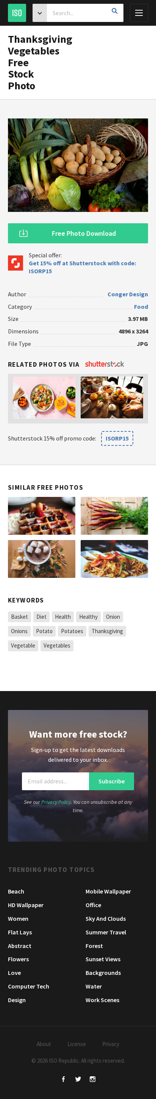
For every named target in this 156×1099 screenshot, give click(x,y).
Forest (94, 946)
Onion (113, 616)
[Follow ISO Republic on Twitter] (78, 1079)
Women (18, 918)
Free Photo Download (84, 233)
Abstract (19, 946)
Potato (44, 631)
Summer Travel (106, 932)
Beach (16, 891)
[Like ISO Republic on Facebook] (64, 1079)
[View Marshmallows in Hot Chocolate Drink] (41, 559)
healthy (88, 616)
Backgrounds (103, 972)
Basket (19, 616)
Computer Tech (28, 986)
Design (17, 1000)
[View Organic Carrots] (114, 516)
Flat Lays (20, 932)
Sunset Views (103, 959)
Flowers (18, 959)
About (44, 1044)
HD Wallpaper (26, 905)
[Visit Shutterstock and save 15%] (104, 364)
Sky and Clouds (106, 918)
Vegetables (57, 645)
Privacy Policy (56, 802)
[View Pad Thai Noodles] (114, 559)
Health (63, 616)
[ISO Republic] (17, 13)
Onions (19, 631)
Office (93, 905)
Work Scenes (102, 1000)
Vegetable (23, 645)
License (76, 1044)
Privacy (110, 1044)
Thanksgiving (107, 631)
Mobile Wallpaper (108, 891)
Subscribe (111, 781)
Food (141, 306)
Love (14, 972)
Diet (41, 616)
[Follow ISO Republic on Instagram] (92, 1079)
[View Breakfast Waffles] (41, 516)
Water (94, 986)
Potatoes (72, 631)
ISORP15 (117, 438)
